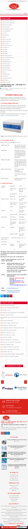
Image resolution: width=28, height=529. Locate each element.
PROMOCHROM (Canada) (8, 57)
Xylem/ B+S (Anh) (6, 26)
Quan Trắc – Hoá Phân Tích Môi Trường (10, 349)
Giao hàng (14, 486)
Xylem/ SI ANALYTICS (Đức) (8, 20)
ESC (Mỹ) (4, 71)
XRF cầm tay (5, 115)
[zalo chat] (2, 524)
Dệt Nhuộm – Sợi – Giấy (7, 351)
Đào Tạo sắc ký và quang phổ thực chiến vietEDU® (13, 312)
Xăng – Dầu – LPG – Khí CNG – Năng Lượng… (11, 342)
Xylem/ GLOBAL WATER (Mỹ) (8, 22)
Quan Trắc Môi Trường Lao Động (9, 330)
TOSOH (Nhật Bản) (6, 31)
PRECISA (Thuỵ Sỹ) (6, 59)
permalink (10, 89)
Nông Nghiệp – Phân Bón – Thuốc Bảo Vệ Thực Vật (13, 327)
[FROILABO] (7, 388)
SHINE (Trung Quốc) (6, 41)
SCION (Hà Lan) (5, 47)
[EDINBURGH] (7, 375)
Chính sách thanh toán (14, 497)
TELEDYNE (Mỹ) (5, 35)
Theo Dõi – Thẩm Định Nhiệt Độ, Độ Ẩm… (11, 307)
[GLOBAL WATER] (20, 388)
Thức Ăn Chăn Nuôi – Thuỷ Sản (8, 334)
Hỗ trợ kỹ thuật (14, 499)
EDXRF (20, 186)
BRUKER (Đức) (5, 80)
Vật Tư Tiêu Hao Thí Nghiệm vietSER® (10, 356)
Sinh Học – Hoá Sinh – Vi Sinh (8, 332)
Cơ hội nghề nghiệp (14, 480)
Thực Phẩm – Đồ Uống (7, 337)
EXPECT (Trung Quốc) (6, 69)
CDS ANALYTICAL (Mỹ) (7, 78)
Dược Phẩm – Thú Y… (6, 310)
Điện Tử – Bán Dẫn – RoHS (7, 314)
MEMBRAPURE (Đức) (6, 61)
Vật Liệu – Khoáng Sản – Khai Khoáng (10, 339)
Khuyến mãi (14, 500)
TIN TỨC (4, 89)
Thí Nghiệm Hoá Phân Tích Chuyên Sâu (10, 346)
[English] (17, 525)
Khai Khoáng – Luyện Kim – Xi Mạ (9, 325)
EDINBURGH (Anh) (6, 74)
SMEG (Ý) (4, 37)
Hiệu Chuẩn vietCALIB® (7, 320)
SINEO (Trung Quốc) (6, 39)
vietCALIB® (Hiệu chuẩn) (7, 28)
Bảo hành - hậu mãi (14, 485)
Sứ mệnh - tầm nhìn (14, 476)
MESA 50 (19, 142)
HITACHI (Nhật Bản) (6, 65)
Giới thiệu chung (14, 474)
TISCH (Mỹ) (4, 33)
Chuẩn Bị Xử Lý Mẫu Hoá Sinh (8, 305)
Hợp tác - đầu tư (14, 478)
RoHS (13, 97)
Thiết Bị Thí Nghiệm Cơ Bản (8, 344)
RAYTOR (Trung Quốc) (7, 55)
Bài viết (13, 88)
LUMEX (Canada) (5, 63)
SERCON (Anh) (5, 43)
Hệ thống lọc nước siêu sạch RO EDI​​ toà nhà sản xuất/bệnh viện (14, 318)
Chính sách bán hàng (14, 495)
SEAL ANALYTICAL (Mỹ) (7, 45)
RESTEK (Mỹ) (4, 53)
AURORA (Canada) (6, 82)
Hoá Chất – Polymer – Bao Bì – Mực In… (10, 323)
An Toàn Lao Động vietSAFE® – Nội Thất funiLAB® (13, 354)
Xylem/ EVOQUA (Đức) (7, 24)
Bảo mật (14, 490)
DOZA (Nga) (4, 76)
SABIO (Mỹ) (4, 51)
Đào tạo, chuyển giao (14, 488)
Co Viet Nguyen (5, 88)
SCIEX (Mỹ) (4, 49)
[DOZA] (20, 375)
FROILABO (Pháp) (6, 67)
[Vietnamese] (19, 525)
